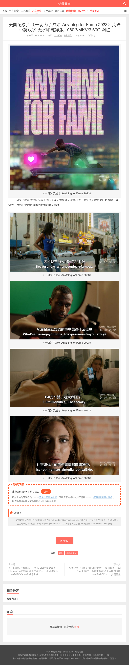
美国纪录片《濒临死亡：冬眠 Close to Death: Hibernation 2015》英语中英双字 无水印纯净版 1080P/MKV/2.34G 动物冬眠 (33, 571)
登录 (46, 491)
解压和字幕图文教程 (102, 497)
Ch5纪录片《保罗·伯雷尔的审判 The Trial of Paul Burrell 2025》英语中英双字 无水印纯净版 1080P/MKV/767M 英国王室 (95, 571)
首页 (5, 10)
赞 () (66, 540)
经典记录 (68, 35)
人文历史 (36, 10)
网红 (61, 553)
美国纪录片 (71, 553)
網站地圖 (79, 651)
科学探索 (14, 10)
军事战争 (48, 10)
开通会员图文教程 (48, 497)
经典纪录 (71, 10)
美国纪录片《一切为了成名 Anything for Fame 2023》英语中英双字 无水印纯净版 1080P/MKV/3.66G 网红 (65, 26)
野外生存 (59, 10)
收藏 (18, 513)
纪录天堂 (64, 3)
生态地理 (25, 10)
